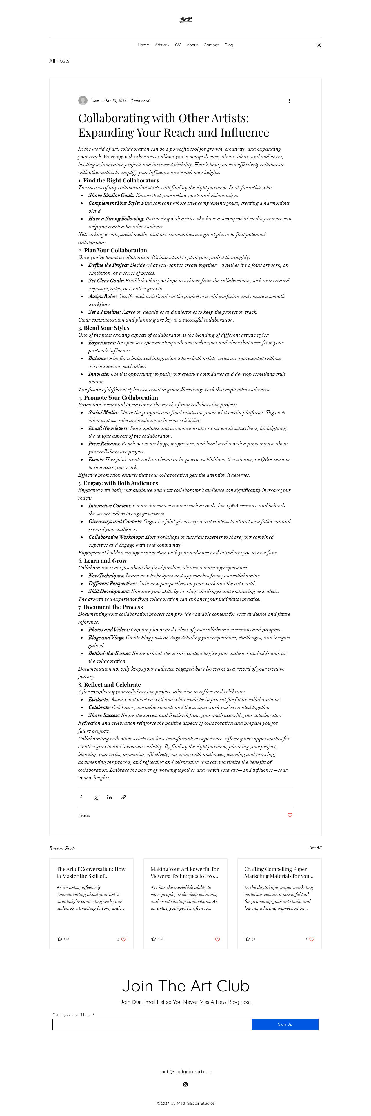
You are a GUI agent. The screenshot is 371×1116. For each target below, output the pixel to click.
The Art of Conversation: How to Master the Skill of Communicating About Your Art (91, 872)
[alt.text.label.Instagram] (319, 45)
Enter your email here (72, 1015)
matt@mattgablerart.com (186, 1071)
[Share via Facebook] (81, 797)
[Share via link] (123, 797)
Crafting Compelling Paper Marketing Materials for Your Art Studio (278, 872)
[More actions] (289, 100)
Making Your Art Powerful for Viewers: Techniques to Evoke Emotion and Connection (185, 872)
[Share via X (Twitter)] (95, 797)
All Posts (59, 60)
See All (316, 847)
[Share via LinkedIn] (109, 797)
